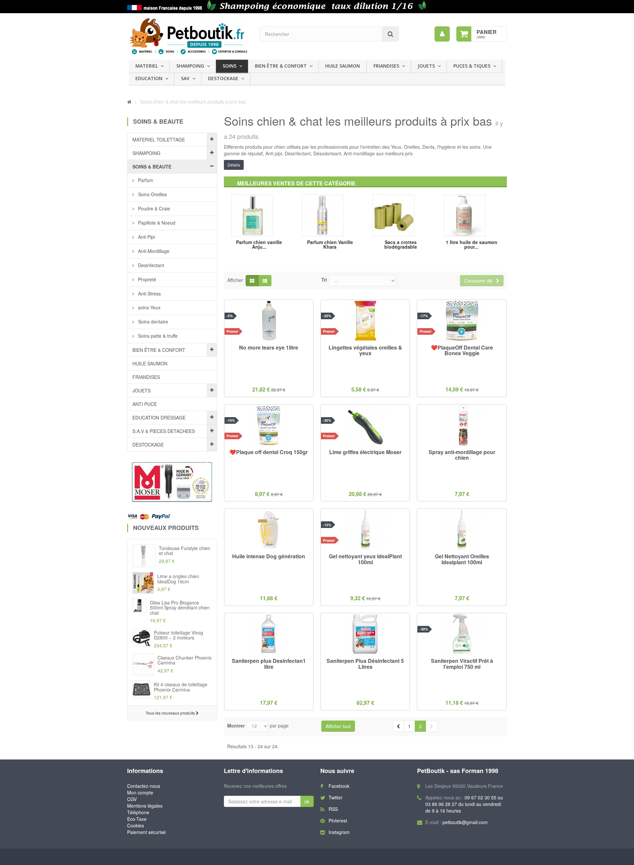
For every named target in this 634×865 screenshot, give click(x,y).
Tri (324, 279)
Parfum (145, 180)
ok (306, 801)
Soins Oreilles (152, 194)
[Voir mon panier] (464, 34)
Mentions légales (144, 805)
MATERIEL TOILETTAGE (158, 139)
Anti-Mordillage (153, 251)
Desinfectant (150, 265)
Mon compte (140, 792)
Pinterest (338, 820)
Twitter (335, 797)
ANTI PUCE (144, 404)
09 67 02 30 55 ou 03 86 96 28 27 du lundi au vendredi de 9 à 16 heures (464, 804)
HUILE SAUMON (342, 66)
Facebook (339, 786)
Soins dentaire (152, 321)
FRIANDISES (386, 66)
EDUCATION (148, 78)
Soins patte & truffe (157, 335)
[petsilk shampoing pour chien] (317, 6)
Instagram (339, 832)
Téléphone (138, 812)
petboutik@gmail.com (465, 822)
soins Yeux (148, 307)
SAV (185, 78)
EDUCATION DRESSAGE (159, 417)
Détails (234, 165)
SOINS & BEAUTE (151, 166)
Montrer (236, 725)
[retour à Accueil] (129, 101)
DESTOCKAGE (223, 78)
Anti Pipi (146, 236)
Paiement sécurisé (146, 832)
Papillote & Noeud (156, 222)
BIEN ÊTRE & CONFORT (281, 66)
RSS (333, 809)
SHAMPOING (190, 66)
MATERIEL (146, 66)
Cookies (135, 825)
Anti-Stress (149, 293)
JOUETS (426, 66)
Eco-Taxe (137, 819)
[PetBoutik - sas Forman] (188, 36)
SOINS (229, 66)
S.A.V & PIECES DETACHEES (163, 431)
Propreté (146, 279)
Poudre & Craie (153, 208)
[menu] (442, 34)
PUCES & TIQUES (471, 66)
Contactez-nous (143, 786)
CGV (132, 799)
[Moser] (172, 482)
